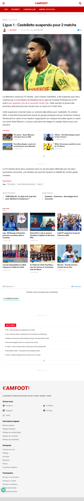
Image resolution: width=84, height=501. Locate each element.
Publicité (5, 453)
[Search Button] (80, 3)
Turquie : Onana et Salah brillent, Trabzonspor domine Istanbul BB (26, 346)
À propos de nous (9, 449)
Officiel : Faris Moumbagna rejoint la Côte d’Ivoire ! (67, 136)
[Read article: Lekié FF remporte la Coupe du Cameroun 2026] (69, 222)
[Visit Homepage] (42, 3)
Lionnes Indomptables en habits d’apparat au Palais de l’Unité (14, 266)
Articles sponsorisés (9, 488)
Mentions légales (8, 425)
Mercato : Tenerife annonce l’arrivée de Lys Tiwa (67, 266)
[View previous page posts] (40, 156)
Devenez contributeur (10, 484)
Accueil (5, 20)
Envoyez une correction (11, 477)
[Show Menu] (4, 3)
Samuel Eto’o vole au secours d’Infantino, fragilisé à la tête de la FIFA (42, 235)
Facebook (9, 405)
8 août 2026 (17, 139)
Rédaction (6, 460)
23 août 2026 (61, 238)
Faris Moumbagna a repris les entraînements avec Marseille (25, 145)
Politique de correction (10, 436)
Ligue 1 (40, 184)
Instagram (9, 410)
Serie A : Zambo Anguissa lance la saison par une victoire (23, 355)
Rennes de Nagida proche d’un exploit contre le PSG (22, 342)
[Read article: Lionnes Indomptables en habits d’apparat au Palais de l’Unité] (15, 254)
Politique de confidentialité (12, 432)
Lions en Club (29, 9)
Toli (6, 9)
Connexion (77, 286)
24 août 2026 (7, 240)
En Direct (16, 9)
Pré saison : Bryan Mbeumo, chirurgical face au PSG (24, 136)
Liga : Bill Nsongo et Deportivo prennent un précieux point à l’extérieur (14, 235)
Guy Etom (13, 30)
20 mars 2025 (25, 30)
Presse (5, 463)
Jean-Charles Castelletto (26, 184)
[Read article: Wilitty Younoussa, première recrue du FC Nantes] (48, 146)
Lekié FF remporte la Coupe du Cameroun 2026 (68, 234)
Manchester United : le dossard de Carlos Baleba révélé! (23, 351)
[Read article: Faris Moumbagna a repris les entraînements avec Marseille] (7, 146)
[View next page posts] (44, 156)
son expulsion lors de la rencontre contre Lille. (29, 102)
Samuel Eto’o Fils (47, 9)
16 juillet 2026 (59, 139)
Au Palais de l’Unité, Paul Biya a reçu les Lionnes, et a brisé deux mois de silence (41, 267)
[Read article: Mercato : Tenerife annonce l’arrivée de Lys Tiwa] (69, 254)
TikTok (8, 415)
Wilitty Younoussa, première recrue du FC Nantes (68, 145)
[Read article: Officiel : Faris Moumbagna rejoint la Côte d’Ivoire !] (48, 137)
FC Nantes (11, 184)
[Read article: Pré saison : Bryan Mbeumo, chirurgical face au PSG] (7, 137)
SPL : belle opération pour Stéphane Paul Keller (20, 330)
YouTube (49, 410)
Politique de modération (11, 439)
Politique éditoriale (9, 429)
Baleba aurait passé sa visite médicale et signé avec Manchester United (27, 338)
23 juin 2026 (58, 148)
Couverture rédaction (10, 467)
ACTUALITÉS (13, 20)
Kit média (6, 456)
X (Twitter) (49, 405)
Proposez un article (9, 481)
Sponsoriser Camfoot (10, 491)
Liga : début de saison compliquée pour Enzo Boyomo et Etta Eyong (26, 334)
